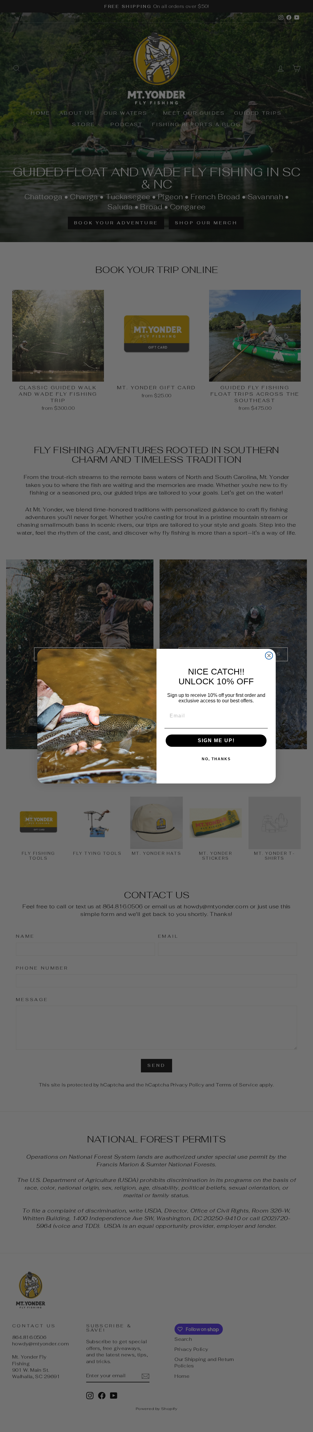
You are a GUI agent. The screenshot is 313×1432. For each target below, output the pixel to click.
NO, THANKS (216, 759)
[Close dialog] (269, 655)
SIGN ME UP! (216, 740)
